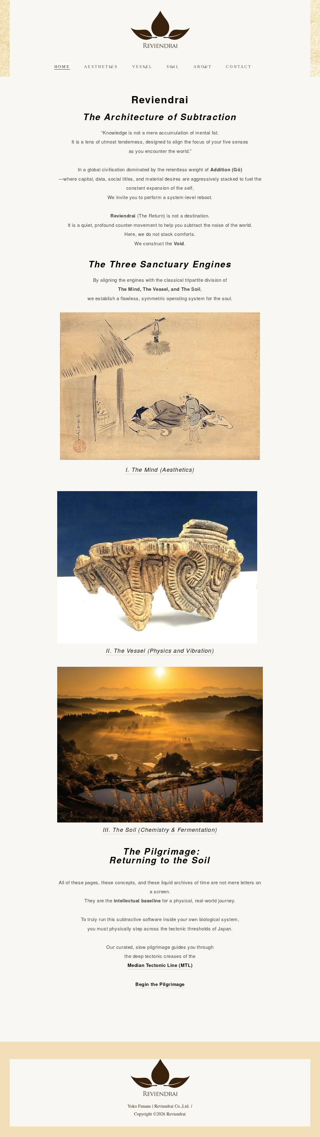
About (202, 66)
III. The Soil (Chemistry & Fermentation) (160, 829)
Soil (173, 66)
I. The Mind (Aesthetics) (160, 469)
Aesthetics (101, 66)
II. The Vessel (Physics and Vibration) (160, 650)
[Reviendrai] (160, 44)
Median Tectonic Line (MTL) (160, 965)
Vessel (142, 66)
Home (62, 66)
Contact (239, 66)
